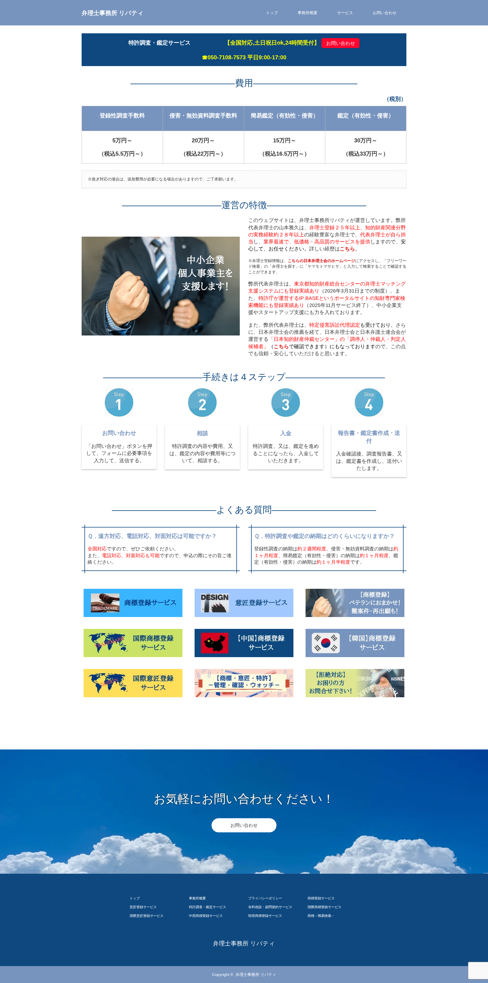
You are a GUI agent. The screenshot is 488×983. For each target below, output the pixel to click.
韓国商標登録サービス (265, 916)
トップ (272, 12)
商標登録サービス (321, 898)
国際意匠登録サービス (147, 916)
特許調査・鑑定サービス (207, 907)
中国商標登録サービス (206, 916)
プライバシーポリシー (265, 898)
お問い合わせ (384, 12)
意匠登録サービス (143, 907)
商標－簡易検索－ (321, 916)
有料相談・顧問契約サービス (270, 907)
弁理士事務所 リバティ (113, 13)
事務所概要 (307, 12)
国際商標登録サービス (324, 907)
